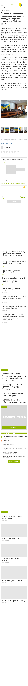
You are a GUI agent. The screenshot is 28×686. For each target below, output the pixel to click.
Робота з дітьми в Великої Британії (11, 560)
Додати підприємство (14, 461)
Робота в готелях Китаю (10, 539)
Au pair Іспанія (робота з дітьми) (13, 601)
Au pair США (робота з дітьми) (12, 581)
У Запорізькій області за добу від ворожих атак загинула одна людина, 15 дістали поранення (13, 254)
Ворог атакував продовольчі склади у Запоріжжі (11, 289)
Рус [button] (5, 7)
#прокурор (3, 143)
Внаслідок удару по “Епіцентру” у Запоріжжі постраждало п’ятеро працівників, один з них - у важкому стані (13, 317)
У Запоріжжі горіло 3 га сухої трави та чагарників (13, 394)
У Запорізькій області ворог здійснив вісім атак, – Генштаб (14, 401)
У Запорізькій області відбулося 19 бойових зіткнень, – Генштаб (14, 263)
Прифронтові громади (14, 417)
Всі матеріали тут (14, 427)
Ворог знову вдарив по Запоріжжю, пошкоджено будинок (14, 307)
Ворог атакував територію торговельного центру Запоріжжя (12, 386)
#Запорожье (9, 143)
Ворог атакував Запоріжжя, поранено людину (11, 271)
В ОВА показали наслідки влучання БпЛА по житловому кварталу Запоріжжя (14, 298)
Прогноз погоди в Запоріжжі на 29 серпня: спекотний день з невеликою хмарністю (14, 280)
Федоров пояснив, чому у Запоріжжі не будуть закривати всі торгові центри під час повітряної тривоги (14, 377)
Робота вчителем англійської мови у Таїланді (12, 517)
